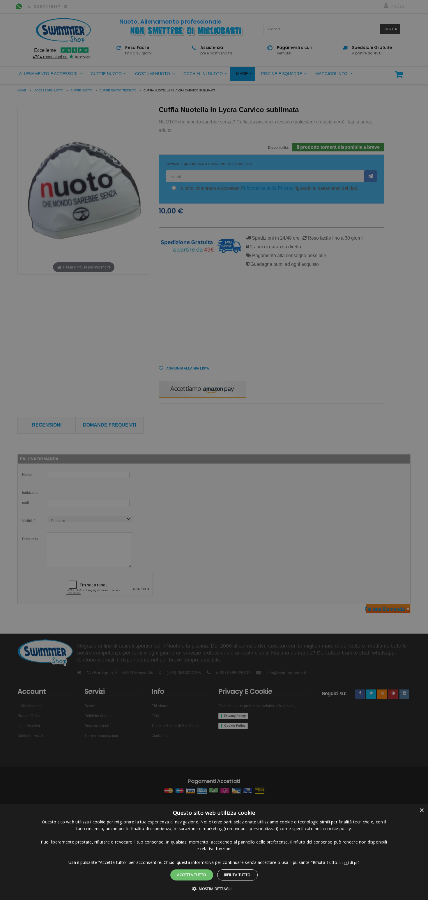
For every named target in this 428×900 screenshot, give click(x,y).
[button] (214, 889)
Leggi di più (349, 862)
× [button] (421, 810)
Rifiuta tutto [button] (237, 874)
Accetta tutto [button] (191, 874)
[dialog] (214, 852)
